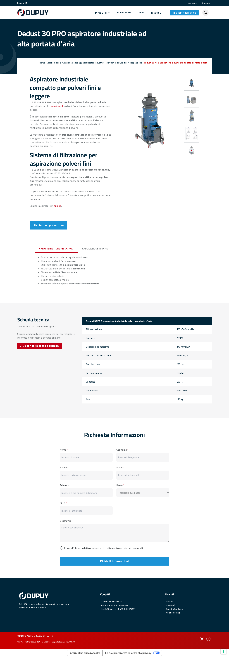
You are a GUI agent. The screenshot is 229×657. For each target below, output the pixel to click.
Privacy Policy (71, 548)
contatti (206, 3)
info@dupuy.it (109, 609)
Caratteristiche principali (56, 248)
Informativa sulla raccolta (84, 653)
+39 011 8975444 (127, 609)
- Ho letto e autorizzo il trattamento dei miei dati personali (103, 548)
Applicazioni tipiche (95, 248)
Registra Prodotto (174, 609)
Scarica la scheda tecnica (42, 345)
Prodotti (101, 12)
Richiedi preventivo (184, 12)
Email (120, 467)
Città (63, 503)
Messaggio (66, 520)
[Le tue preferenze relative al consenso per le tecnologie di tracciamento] (224, 652)
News (141, 12)
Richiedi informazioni (114, 561)
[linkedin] (208, 639)
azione (57, 205)
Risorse (156, 12)
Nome (64, 449)
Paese (120, 485)
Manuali (169, 601)
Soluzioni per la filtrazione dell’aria (63, 62)
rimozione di (57, 105)
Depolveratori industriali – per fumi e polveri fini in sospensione (111, 62)
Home (42, 62)
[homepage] (33, 13)
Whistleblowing (173, 612)
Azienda (65, 467)
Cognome (122, 449)
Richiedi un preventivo (48, 225)
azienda (193, 3)
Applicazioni (124, 12)
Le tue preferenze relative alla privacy (128, 653)
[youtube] (202, 639)
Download (170, 605)
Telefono (64, 485)
